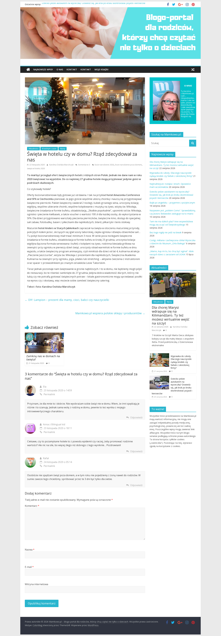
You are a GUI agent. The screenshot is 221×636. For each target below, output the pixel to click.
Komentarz (32, 505)
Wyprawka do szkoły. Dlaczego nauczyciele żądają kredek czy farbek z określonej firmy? (181, 362)
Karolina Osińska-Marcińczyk (61, 164)
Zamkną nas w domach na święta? (43, 357)
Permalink (49, 394)
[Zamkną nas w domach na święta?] (44, 334)
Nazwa (29, 549)
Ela (44, 386)
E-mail (29, 567)
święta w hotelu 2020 (36, 168)
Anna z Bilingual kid (54, 424)
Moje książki (101, 69)
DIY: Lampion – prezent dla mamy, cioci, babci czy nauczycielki (67, 300)
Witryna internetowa (36, 584)
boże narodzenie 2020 (104, 164)
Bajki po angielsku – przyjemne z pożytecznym (172, 202)
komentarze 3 (84, 164)
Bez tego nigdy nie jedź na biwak (165, 232)
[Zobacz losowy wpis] (193, 69)
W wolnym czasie (49, 148)
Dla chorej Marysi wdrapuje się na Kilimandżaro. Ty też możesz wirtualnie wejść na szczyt (172, 165)
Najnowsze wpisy (43, 69)
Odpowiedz (136, 417)
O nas (60, 69)
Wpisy (62, 148)
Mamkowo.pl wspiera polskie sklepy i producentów (110, 313)
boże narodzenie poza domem (128, 164)
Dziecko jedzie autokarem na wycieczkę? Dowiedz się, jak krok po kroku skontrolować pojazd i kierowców (93, 4)
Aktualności (33, 148)
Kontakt (72, 69)
